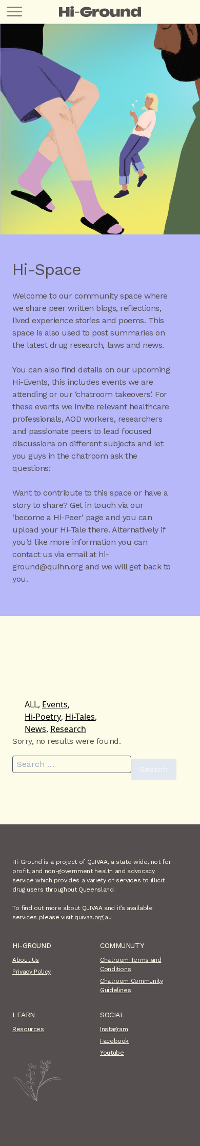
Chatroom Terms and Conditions (131, 964)
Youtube (112, 1052)
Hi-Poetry (43, 716)
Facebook (114, 1040)
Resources (28, 1029)
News (35, 729)
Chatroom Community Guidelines (131, 985)
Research (68, 729)
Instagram (114, 1029)
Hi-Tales (80, 716)
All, (32, 704)
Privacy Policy (31, 971)
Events (55, 704)
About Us (25, 959)
